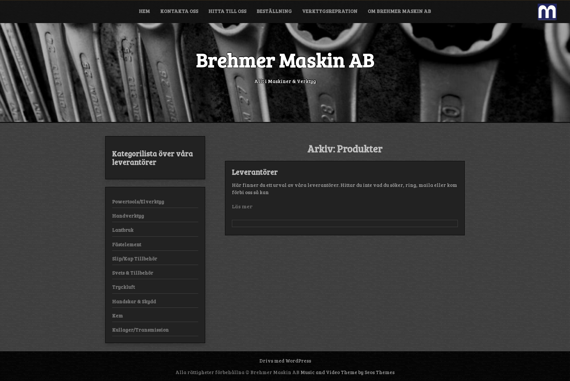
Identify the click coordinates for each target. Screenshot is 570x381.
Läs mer (242, 206)
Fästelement (126, 244)
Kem (117, 315)
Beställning (274, 11)
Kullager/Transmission (140, 329)
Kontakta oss (179, 11)
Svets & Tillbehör (132, 272)
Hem (144, 11)
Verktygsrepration (330, 11)
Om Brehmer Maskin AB (399, 11)
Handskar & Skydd (134, 301)
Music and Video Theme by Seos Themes (348, 372)
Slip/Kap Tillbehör (134, 258)
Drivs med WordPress (285, 360)
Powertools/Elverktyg (138, 201)
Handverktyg (128, 215)
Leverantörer (255, 172)
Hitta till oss (227, 11)
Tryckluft (123, 286)
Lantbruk (123, 229)
